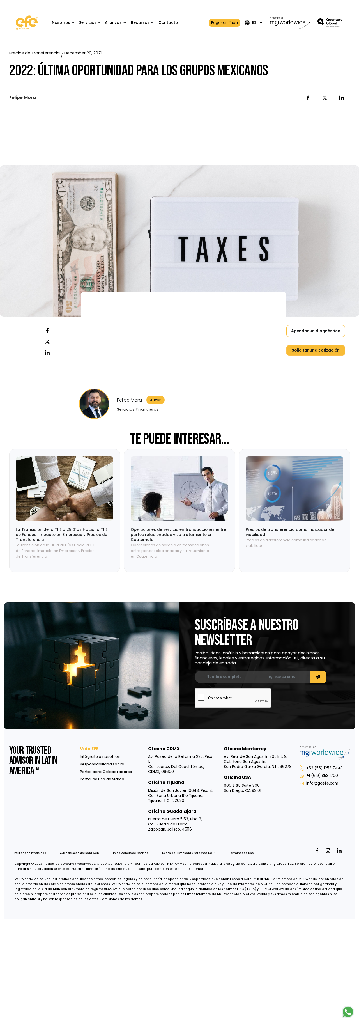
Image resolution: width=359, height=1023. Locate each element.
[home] (26, 22)
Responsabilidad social (102, 764)
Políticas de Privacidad (30, 853)
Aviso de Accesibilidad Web (79, 853)
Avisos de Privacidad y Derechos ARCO (188, 853)
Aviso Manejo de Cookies (130, 853)
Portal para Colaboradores (106, 771)
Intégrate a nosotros (100, 756)
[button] (63, 23)
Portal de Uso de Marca (102, 779)
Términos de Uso (241, 853)
